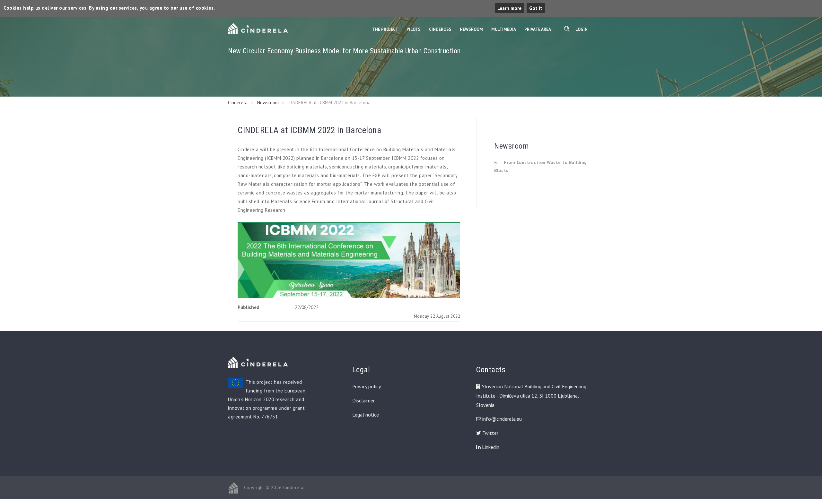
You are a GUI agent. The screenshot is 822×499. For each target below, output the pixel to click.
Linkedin (490, 447)
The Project (385, 29)
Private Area (537, 29)
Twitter (489, 433)
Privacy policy (366, 386)
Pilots (414, 29)
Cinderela (238, 102)
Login (581, 29)
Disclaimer (363, 400)
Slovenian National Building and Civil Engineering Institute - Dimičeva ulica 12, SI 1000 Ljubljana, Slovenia (531, 395)
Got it (535, 8)
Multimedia (503, 29)
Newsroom (471, 29)
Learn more (509, 8)
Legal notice (365, 414)
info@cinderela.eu (502, 419)
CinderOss (440, 29)
